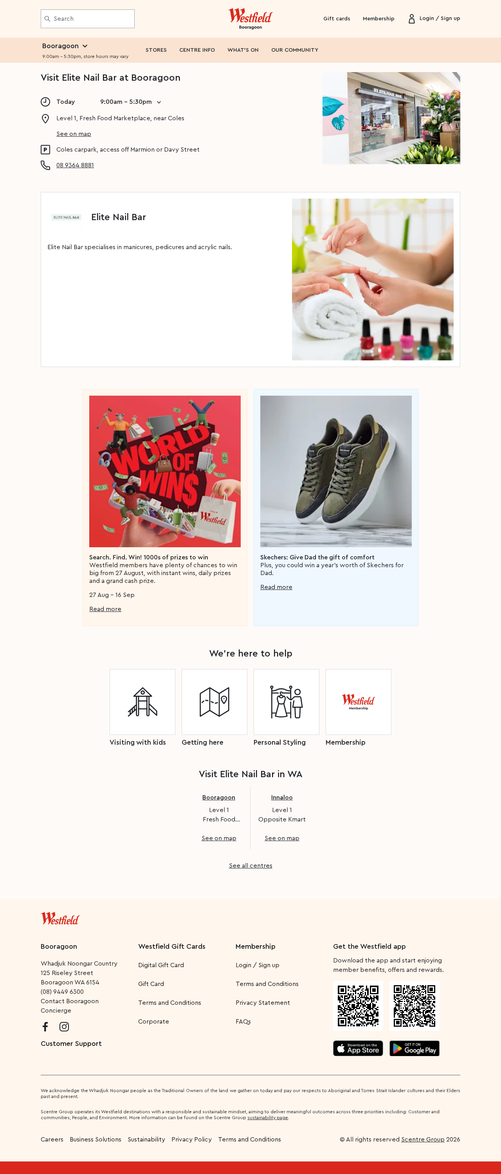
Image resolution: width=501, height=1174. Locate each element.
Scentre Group (423, 1139)
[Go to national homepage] (60, 917)
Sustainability (146, 1139)
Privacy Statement (263, 1003)
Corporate (153, 1021)
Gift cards (336, 19)
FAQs (243, 1021)
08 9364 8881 (75, 165)
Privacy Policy (191, 1139)
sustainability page (267, 1117)
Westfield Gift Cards (171, 946)
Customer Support (71, 1043)
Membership (379, 19)
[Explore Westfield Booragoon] (250, 18)
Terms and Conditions (169, 1003)
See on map (73, 134)
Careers (52, 1139)
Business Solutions (95, 1139)
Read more (105, 609)
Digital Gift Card (161, 965)
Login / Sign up (257, 965)
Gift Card (151, 984)
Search (64, 19)
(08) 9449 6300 (62, 992)
